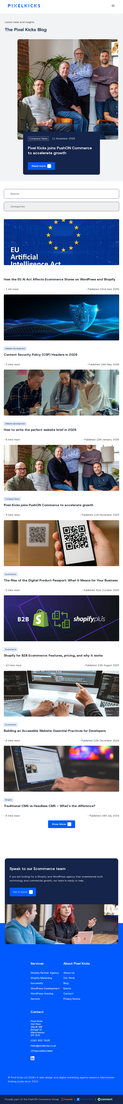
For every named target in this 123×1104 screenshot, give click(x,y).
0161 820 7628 (40, 1040)
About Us (68, 972)
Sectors (35, 998)
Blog (66, 983)
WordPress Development (45, 988)
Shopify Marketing (41, 978)
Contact (68, 993)
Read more (39, 166)
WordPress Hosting (42, 993)
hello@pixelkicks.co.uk (43, 1045)
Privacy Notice (71, 998)
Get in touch (20, 892)
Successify (37, 983)
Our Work (69, 978)
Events (67, 988)
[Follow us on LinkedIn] (32, 1058)
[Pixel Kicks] (24, 5)
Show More (59, 824)
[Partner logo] (66, 1099)
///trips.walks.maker (42, 1050)
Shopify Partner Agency (45, 972)
